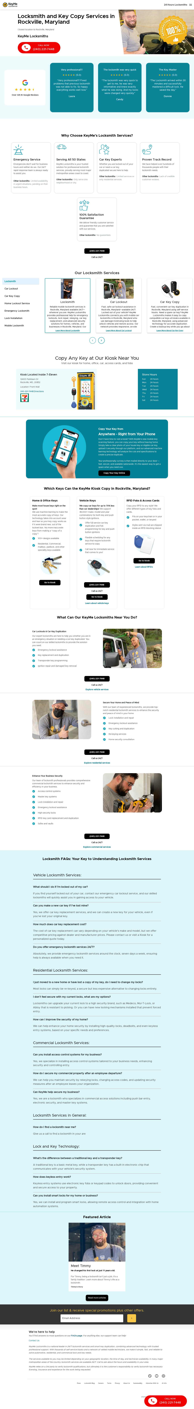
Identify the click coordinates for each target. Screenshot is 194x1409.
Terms (109, 1383)
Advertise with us (152, 1383)
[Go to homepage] (10, 5)
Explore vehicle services (97, 690)
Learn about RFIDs (144, 567)
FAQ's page (76, 1336)
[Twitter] (150, 1376)
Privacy (117, 1383)
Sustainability (137, 1383)
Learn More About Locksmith (68, 330)
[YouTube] (156, 1376)
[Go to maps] (117, 389)
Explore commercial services (97, 847)
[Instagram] (163, 1376)
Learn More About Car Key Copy (170, 330)
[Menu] (190, 4)
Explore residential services (97, 763)
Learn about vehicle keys (97, 603)
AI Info (164, 1383)
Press (79, 1383)
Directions (39, 391)
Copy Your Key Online (114, 473)
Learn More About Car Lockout (119, 330)
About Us (126, 1383)
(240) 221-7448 (97, 251)
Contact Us (34, 1341)
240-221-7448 (27, 391)
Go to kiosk (49, 583)
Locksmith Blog (89, 1383)
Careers (101, 1383)
